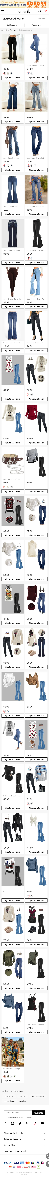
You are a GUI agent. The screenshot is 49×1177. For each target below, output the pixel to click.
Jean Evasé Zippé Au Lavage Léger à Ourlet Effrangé (36, 299)
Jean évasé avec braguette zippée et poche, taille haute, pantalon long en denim (12, 158)
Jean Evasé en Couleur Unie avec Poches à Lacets (36, 250)
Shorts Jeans (10, 1101)
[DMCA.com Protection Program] (38, 1167)
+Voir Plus (22, 1101)
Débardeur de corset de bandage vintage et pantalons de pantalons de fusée (36, 1025)
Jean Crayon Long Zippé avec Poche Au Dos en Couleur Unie (12, 299)
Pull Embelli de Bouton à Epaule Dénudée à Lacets (12, 796)
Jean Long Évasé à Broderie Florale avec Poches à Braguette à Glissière (36, 206)
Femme (13, 30)
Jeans (22, 1096)
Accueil (4, 30)
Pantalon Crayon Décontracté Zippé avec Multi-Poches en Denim (36, 343)
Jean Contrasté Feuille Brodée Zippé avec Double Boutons (12, 250)
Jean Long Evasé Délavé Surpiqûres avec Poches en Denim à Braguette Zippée (36, 158)
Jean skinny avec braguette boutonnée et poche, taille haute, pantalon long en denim (36, 66)
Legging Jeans (38, 1096)
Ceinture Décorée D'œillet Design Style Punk (12, 479)
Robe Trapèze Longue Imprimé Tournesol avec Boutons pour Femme (12, 1069)
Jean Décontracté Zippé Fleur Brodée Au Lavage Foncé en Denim (12, 206)
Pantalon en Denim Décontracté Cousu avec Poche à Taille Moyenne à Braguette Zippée (12, 343)
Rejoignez (38, 1113)
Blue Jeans (9, 1096)
